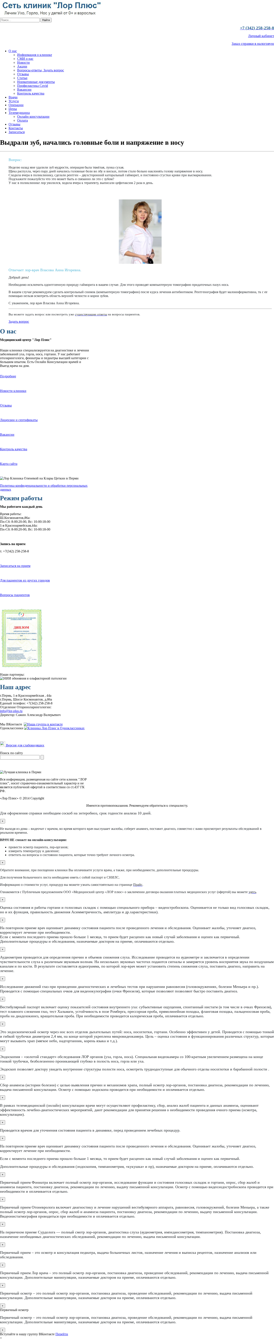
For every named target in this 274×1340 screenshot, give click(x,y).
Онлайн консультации (33, 116)
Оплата (22, 120)
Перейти (61, 1334)
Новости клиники (13, 391)
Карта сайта (8, 464)
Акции (22, 66)
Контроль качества (30, 93)
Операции (16, 105)
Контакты (16, 128)
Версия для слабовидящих (24, 745)
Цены (13, 109)
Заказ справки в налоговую (253, 44)
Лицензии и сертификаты (19, 420)
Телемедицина (19, 113)
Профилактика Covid (32, 85)
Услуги (14, 101)
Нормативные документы (36, 82)
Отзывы (23, 74)
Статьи (22, 78)
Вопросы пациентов (15, 595)
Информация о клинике (34, 55)
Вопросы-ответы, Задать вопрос (40, 70)
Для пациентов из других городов (25, 580)
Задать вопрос (19, 321)
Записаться (17, 132)
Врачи (13, 97)
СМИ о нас (25, 58)
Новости (23, 62)
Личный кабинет (261, 36)
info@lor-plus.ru (11, 711)
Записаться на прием (15, 566)
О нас (13, 51)
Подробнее (8, 376)
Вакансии (24, 89)
